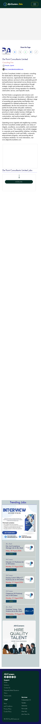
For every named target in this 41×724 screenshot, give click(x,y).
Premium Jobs (7, 696)
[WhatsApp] (25, 52)
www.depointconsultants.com (11, 140)
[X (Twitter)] (20, 52)
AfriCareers (15, 4)
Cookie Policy (7, 711)
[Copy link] (36, 52)
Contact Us (7, 688)
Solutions (6, 685)
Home (5, 682)
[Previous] (4, 522)
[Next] (34, 522)
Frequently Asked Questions (11, 690)
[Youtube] (15, 677)
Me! (24, 711)
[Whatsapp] (12, 677)
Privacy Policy (7, 709)
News (5, 693)
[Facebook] (14, 52)
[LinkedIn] (31, 52)
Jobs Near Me (25, 714)
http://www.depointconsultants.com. (14, 69)
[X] (8, 677)
